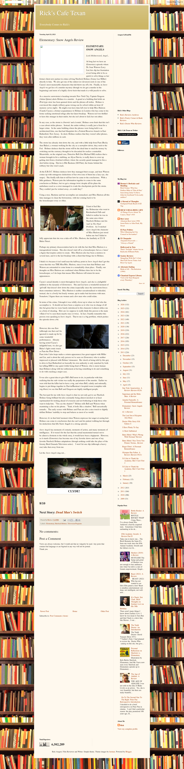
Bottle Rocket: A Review (137, 511)
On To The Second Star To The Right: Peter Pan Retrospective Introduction (131, 699)
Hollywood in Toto (128, 247)
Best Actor (124, 218)
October (126, 363)
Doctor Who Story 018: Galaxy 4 (131, 422)
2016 (123, 341)
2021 (123, 323)
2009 (123, 498)
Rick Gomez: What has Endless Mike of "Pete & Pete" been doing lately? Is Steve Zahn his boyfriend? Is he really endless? (131, 192)
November (127, 359)
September (127, 366)
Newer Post (44, 611)
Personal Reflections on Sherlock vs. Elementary (136, 651)
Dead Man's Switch (69, 512)
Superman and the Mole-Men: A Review (131, 395)
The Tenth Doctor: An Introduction (135, 627)
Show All (142, 283)
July (124, 374)
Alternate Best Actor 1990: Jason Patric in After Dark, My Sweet (131, 223)
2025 (123, 308)
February (126, 479)
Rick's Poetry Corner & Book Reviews (131, 119)
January (126, 483)
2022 (123, 319)
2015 (123, 345)
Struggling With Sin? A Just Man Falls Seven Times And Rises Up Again (130, 260)
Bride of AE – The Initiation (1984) (130, 270)
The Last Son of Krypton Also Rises (132, 416)
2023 (123, 315)
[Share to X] (74, 520)
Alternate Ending (127, 266)
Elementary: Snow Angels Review (132, 407)
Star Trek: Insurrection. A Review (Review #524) (132, 389)
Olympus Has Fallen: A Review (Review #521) (132, 453)
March (125, 475)
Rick (122, 725)
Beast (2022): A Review (137, 575)
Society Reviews (126, 255)
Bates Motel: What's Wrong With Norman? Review (132, 435)
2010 (123, 495)
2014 (123, 348)
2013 (123, 352)
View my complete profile (128, 729)
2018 (123, 334)
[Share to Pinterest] (79, 520)
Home (75, 611)
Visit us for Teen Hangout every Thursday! (129, 278)
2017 (123, 337)
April (125, 384)
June (125, 377)
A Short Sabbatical (129, 431)
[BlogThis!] (71, 520)
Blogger (128, 751)
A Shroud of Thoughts (129, 201)
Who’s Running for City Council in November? (129, 233)
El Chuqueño (125, 238)
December (127, 355)
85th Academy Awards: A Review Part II (131, 535)
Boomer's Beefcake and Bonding (129, 184)
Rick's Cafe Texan (62, 12)
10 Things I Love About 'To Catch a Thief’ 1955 (130, 213)
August (126, 370)
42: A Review (127, 412)
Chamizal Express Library (131, 275)
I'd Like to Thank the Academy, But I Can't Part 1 (133, 468)
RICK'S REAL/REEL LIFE (131, 210)
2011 (123, 491)
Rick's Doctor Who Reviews (130, 123)
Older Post (105, 611)
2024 (123, 312)
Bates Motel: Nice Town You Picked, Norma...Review (133, 441)
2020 (123, 326)
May (125, 381)
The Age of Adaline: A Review (135, 676)
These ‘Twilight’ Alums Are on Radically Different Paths (131, 250)
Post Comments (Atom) (59, 616)
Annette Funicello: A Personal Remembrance (132, 401)
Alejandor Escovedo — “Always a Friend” (129, 241)
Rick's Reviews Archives (129, 114)
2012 (123, 487)
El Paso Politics (126, 229)
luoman (112, 751)
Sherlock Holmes (61, 523)
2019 (123, 330)
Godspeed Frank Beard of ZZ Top (131, 204)
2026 (123, 304)
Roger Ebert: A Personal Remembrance (131, 447)
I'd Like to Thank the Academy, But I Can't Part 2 (133, 460)
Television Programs (75, 523)
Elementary (50, 523)
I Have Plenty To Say (130, 427)
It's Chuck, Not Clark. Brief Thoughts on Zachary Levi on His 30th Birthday (132, 603)
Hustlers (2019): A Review (137, 553)
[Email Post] (64, 520)
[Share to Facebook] (76, 520)
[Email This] (69, 520)
